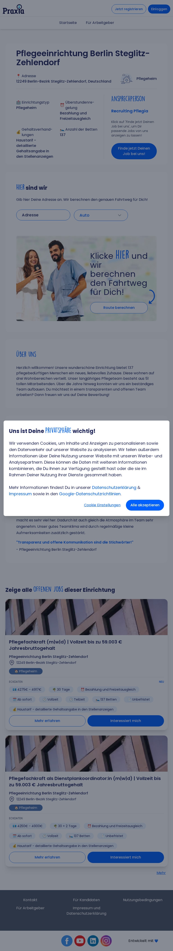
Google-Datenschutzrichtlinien (90, 494)
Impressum (20, 494)
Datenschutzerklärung (114, 487)
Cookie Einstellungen (102, 505)
